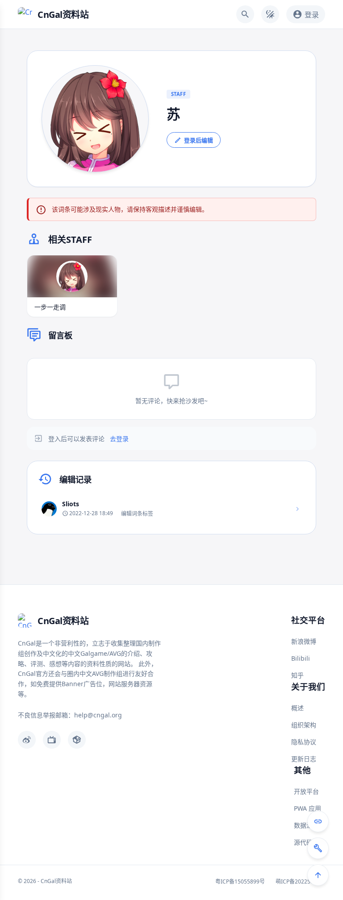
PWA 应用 (307, 808)
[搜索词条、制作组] (245, 14)
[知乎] (77, 740)
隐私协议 (303, 742)
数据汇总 (306, 825)
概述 (297, 708)
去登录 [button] (119, 438)
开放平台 (306, 791)
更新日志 (303, 758)
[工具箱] (318, 848)
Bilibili (300, 658)
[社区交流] (318, 821)
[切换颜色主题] (270, 14)
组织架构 (303, 725)
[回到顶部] (318, 875)
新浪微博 (303, 641)
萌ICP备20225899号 (300, 881)
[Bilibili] (52, 740)
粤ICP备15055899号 (240, 881)
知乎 (297, 675)
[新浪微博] (27, 740)
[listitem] (171, 509)
